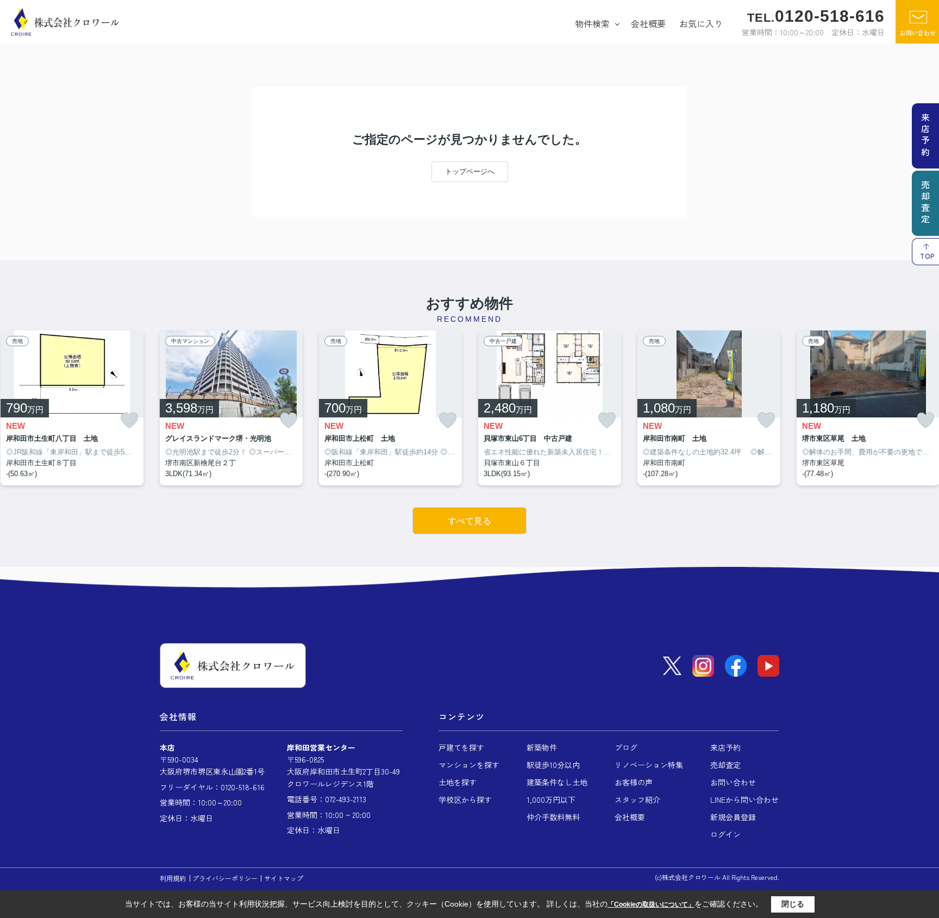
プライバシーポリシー (225, 878)
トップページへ (469, 171)
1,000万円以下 (551, 799)
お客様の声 (634, 782)
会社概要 (648, 23)
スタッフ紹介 (637, 799)
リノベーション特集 (649, 764)
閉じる (792, 904)
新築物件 (542, 747)
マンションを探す (469, 764)
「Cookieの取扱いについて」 (651, 904)
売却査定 (725, 764)
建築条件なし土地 (557, 782)
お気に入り (701, 23)
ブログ (626, 747)
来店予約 (725, 747)
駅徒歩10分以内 (553, 764)
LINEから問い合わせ (744, 799)
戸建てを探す (461, 747)
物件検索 (592, 23)
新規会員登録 (733, 816)
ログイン (725, 834)
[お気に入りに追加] (129, 420)
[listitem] (231, 408)
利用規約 (173, 878)
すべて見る (469, 521)
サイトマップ (283, 878)
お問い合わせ (918, 32)
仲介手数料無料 (553, 816)
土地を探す (458, 782)
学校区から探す (465, 799)
